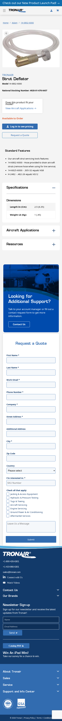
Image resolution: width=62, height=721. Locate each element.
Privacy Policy (29, 718)
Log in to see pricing (21, 126)
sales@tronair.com (12, 572)
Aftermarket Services (20, 516)
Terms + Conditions (44, 718)
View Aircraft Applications (19, 108)
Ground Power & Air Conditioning (26, 512)
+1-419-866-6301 (11, 566)
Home (6, 22)
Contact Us (19, 324)
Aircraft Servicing (18, 505)
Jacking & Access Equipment (24, 494)
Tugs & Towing (17, 501)
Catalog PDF (15, 646)
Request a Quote (20, 135)
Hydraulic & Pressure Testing (24, 497)
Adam (14, 22)
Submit (31, 539)
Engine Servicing (18, 508)
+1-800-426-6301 (11, 561)
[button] (4, 10)
